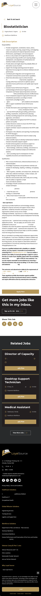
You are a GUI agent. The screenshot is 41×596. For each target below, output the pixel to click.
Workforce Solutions (9, 524)
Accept (21, 589)
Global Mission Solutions (10, 506)
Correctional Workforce (8, 534)
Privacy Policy (13, 593)
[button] (38, 573)
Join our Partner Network (9, 559)
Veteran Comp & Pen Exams (11, 545)
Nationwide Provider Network (10, 556)
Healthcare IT (6, 497)
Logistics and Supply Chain (9, 517)
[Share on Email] (20, 324)
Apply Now (20, 368)
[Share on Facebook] (4, 324)
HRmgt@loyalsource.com (19, 252)
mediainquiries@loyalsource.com (11, 475)
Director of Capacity (19, 354)
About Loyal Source (7, 570)
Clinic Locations (6, 553)
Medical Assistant (17, 407)
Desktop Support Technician (17, 380)
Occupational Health (7, 500)
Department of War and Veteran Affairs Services (15, 528)
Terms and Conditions (16, 485)
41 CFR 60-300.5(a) (11, 271)
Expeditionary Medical (14, 494)
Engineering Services (7, 511)
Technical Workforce (7, 531)
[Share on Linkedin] (15, 324)
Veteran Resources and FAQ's (10, 550)
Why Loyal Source (8, 565)
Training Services (6, 514)
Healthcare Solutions (9, 490)
